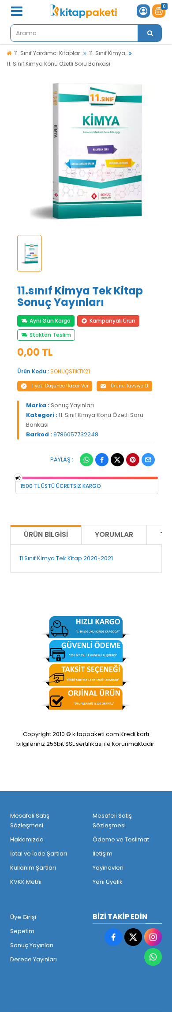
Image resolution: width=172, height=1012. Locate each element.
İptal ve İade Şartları (38, 853)
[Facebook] (101, 459)
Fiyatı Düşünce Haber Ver (60, 386)
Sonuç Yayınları (72, 405)
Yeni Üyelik (108, 882)
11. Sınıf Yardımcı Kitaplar (47, 53)
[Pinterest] (132, 459)
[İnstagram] (153, 937)
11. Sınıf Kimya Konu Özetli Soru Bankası (58, 63)
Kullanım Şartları (33, 867)
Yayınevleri (108, 867)
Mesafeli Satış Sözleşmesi (29, 820)
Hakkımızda (27, 839)
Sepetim (22, 931)
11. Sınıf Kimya (107, 53)
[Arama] (150, 33)
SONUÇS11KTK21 (70, 371)
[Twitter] (117, 459)
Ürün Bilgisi (46, 534)
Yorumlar (114, 534)
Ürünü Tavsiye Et (130, 386)
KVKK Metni (25, 882)
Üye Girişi (23, 917)
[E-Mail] (148, 459)
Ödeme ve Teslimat (121, 839)
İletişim (102, 853)
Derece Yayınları (33, 959)
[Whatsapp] (86, 459)
